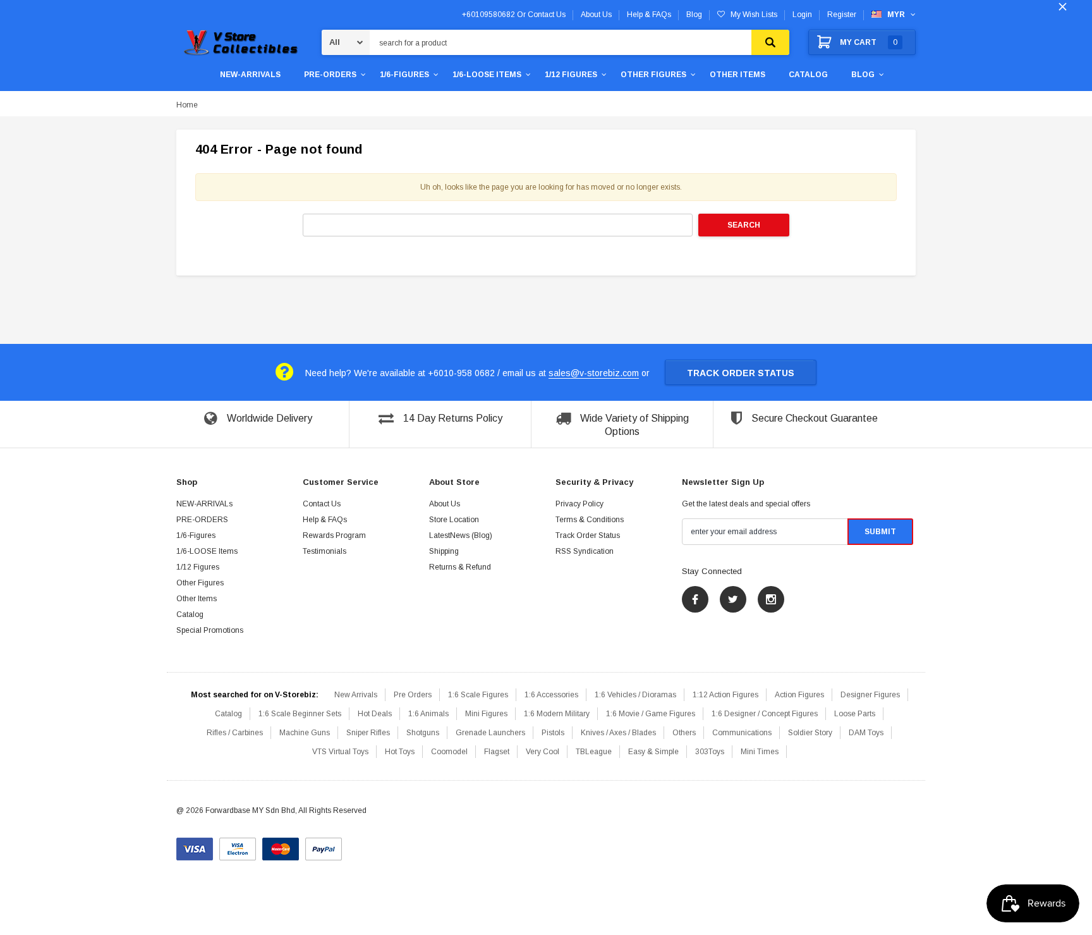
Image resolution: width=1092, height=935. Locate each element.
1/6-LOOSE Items (486, 74)
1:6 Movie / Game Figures (650, 713)
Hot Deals (375, 713)
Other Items (737, 74)
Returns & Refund (460, 567)
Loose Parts (854, 713)
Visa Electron (237, 845)
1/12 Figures (571, 74)
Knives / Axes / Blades (618, 732)
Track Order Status (740, 373)
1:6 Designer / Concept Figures (765, 713)
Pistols (553, 732)
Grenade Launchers (490, 732)
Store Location (454, 519)
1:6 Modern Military (557, 713)
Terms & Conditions (589, 519)
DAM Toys (866, 732)
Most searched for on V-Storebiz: (254, 694)
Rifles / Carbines (235, 732)
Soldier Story (810, 732)
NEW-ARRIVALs (250, 74)
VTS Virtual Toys (340, 751)
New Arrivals (355, 694)
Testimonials (324, 551)
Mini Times (760, 751)
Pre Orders (413, 694)
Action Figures (799, 694)
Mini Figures (486, 713)
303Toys (709, 751)
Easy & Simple (653, 751)
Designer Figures (870, 694)
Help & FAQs (325, 519)
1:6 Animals (428, 713)
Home (187, 105)
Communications (742, 732)
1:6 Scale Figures (478, 694)
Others (684, 732)
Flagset (496, 751)
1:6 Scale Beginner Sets (299, 713)
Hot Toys (400, 751)
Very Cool (542, 751)
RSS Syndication (584, 551)
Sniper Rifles (368, 732)
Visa (194, 845)
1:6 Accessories (551, 694)
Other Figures (653, 74)
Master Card (280, 845)
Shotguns (422, 732)
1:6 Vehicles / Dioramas (635, 694)
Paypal (323, 845)
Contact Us (322, 503)
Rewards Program (334, 535)
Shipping (444, 551)
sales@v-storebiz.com (594, 373)
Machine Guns (304, 732)
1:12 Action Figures (725, 694)
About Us (444, 503)
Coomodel (449, 751)
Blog (863, 74)
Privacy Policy (579, 503)
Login (802, 14)
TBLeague (594, 751)
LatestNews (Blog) (460, 535)
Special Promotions (209, 630)
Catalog (808, 74)
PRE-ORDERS (330, 74)
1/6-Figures (404, 74)
